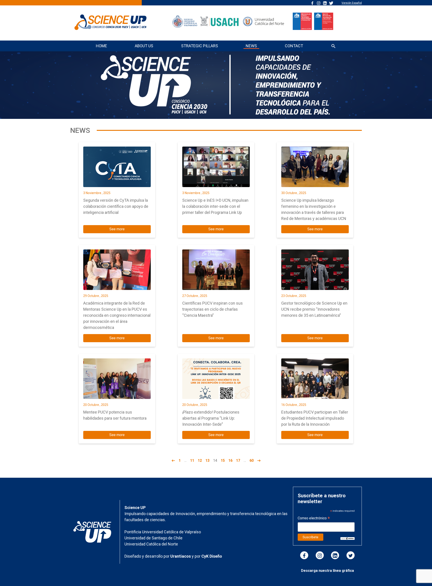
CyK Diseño (211, 556)
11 (192, 460)
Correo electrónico (314, 519)
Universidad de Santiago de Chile (153, 538)
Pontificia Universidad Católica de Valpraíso (162, 531)
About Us (144, 45)
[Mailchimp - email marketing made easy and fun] (347, 538)
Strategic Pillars (199, 45)
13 (207, 460)
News (251, 45)
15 (223, 460)
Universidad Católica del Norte (151, 544)
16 (230, 460)
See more (117, 229)
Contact (294, 45)
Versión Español (352, 3)
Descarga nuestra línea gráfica (327, 570)
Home (101, 45)
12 (200, 460)
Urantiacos (181, 556)
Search (333, 46)
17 (238, 460)
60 (252, 460)
